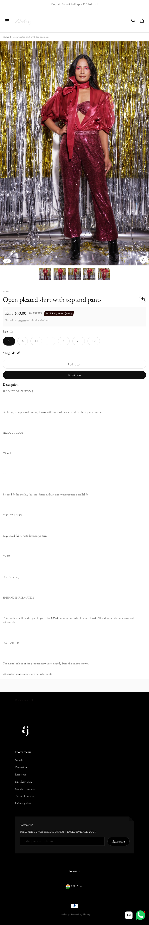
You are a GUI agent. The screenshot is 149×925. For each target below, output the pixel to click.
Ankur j (64, 915)
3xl (94, 341)
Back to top (22, 700)
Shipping (22, 320)
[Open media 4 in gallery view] (89, 274)
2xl (79, 341)
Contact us (21, 767)
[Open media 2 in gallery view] (60, 274)
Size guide (9, 353)
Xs (9, 341)
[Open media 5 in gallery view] (104, 274)
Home (6, 37)
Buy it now (74, 375)
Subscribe (118, 841)
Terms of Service (24, 796)
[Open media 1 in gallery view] (45, 274)
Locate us (20, 774)
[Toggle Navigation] (7, 20)
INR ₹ (74, 886)
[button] (133, 20)
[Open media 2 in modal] (74, 153)
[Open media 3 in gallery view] (74, 274)
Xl (64, 341)
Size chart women (25, 789)
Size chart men (23, 782)
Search (19, 760)
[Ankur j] (23, 20)
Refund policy (23, 803)
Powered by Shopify (80, 915)
